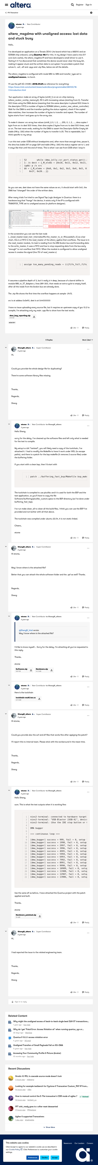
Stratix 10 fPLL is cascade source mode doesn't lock (38, 1076)
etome (19, 24)
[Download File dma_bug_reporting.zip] (34, 316)
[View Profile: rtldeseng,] (10, 1078)
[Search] (72, 4)
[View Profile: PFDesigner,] (10, 1108)
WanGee (28, 1033)
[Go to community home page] (21, 5)
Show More (50, 1127)
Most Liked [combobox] (87, 340)
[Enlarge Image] (49, 219)
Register (79, 5)
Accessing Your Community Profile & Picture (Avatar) (37, 1053)
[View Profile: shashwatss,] (10, 1118)
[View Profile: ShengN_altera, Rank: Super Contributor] (13, 349)
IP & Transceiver (13, 13)
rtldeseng (30, 1080)
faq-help (26, 1025)
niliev (29, 1090)
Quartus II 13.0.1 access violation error (30, 1037)
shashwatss (29, 1120)
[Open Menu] (91, 12)
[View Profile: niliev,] (10, 1088)
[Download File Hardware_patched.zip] (39, 916)
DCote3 (28, 1041)
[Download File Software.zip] (31, 670)
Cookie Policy (14, 1149)
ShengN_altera (24, 348)
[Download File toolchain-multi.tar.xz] (39, 698)
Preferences (32, 1158)
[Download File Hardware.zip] (51, 670)
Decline (45, 1158)
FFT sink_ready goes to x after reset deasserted (36, 1106)
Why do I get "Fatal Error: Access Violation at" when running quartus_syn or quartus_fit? (47, 1029)
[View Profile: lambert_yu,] (10, 1098)
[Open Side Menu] (6, 5)
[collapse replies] (5, 347)
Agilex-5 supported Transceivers (29, 1116)
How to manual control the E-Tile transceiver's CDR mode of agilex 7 (46, 1096)
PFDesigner (31, 1110)
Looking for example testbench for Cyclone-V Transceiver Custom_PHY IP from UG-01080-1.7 (51, 1086)
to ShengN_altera (53, 424)
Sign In (89, 5)
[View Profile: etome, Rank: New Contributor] (11, 25)
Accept (55, 1158)
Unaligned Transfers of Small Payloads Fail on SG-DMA (38, 1045)
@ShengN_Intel (26, 630)
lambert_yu (31, 1100)
